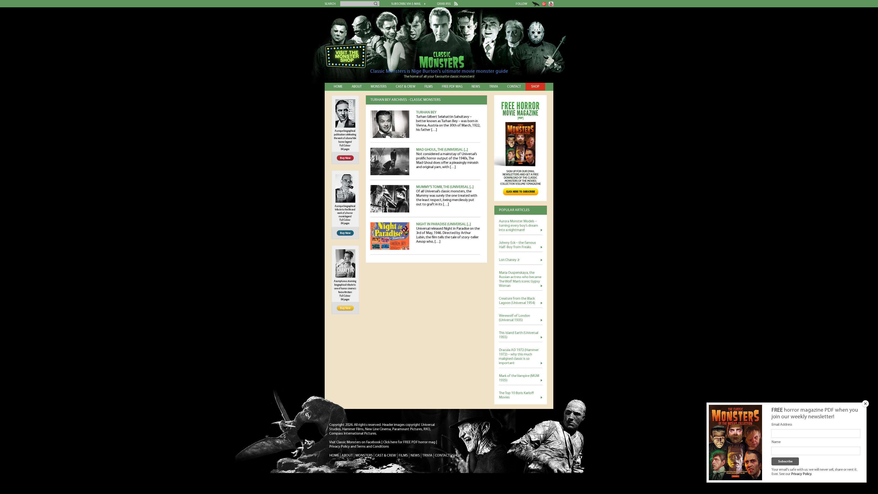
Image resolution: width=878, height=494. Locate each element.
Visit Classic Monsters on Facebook (355, 442)
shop (535, 87)
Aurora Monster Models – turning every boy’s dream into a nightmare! (518, 226)
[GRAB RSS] (454, 4)
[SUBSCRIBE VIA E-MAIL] (423, 4)
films (429, 87)
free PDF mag (452, 87)
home (338, 87)
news (476, 87)
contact (514, 87)
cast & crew (405, 87)
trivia (493, 87)
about (357, 87)
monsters (379, 87)
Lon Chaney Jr (509, 260)
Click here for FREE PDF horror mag (409, 442)
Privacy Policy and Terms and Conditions (359, 446)
